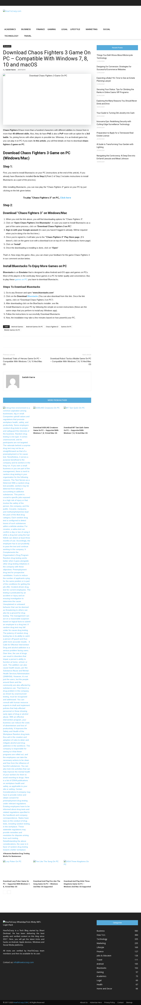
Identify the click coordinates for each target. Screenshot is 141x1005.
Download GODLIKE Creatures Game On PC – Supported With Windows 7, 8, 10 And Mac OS (45, 430)
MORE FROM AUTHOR (57, 400)
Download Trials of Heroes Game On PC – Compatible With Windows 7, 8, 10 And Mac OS (22, 361)
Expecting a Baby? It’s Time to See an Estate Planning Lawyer (116, 79)
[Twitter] (131, 3)
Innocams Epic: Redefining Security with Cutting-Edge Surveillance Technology (114, 122)
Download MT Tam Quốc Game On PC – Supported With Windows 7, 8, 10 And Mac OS (76, 430)
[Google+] (113, 3)
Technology (11, 35)
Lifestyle (75, 29)
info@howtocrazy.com (24, 962)
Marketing (91, 29)
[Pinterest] (127, 3)
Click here (65, 197)
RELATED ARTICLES (35, 400)
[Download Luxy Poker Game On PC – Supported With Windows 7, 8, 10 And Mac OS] (16, 869)
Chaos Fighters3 (52, 327)
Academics (10, 29)
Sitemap (129, 1002)
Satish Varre (11, 70)
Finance (40, 29)
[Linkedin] (122, 3)
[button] (134, 29)
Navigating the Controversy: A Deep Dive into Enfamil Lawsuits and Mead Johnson (116, 157)
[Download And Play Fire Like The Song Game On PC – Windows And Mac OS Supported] (47, 869)
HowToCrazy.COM (20, 1002)
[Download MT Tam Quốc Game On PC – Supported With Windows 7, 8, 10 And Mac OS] (77, 415)
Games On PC (66, 327)
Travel (27, 35)
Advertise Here (96, 1002)
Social (106, 29)
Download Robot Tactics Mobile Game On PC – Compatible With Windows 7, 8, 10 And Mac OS (70, 361)
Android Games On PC (34, 327)
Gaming (52, 29)
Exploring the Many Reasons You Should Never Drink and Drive (117, 102)
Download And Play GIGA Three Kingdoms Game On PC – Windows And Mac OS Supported (77, 884)
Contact (120, 1002)
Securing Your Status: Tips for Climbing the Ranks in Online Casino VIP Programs (115, 90)
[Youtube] (136, 3)
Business (26, 29)
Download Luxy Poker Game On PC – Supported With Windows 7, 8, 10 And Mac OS (16, 884)
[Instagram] (118, 3)
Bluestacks (7, 46)
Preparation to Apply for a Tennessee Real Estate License (115, 134)
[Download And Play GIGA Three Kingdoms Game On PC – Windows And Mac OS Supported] (77, 869)
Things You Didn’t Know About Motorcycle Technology (115, 56)
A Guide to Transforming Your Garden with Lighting (115, 145)
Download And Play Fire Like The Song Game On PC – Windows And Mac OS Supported (46, 884)
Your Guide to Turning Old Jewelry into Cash (116, 113)
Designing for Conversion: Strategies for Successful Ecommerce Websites (114, 68)
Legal (64, 29)
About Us (83, 1002)
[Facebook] (109, 3)
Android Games (17, 327)
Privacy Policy (109, 1002)
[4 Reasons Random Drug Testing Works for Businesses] (16, 628)
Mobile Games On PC (12, 330)
